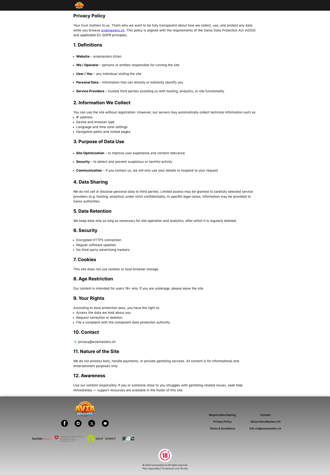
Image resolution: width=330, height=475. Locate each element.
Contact (265, 414)
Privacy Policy (222, 421)
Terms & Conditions (222, 428)
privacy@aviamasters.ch (97, 342)
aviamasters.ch (113, 30)
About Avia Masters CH (265, 421)
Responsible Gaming (222, 414)
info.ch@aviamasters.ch (265, 428)
